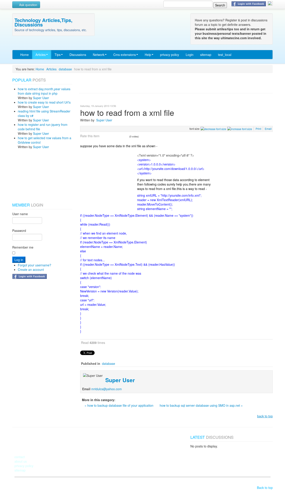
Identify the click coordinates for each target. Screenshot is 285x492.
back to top (265, 416)
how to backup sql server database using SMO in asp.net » (201, 405)
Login (189, 54)
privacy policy (169, 54)
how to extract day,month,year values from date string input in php (44, 91)
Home (24, 54)
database (65, 69)
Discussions (77, 54)
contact (19, 457)
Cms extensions (124, 54)
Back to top (265, 487)
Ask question (27, 4)
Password (19, 230)
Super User (41, 98)
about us (20, 461)
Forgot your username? (34, 265)
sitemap (205, 54)
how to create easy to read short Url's (44, 102)
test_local (224, 54)
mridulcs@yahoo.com (106, 389)
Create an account (31, 269)
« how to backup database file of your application (119, 405)
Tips (58, 54)
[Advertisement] (34, 175)
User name (20, 214)
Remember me (22, 247)
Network (98, 54)
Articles (40, 54)
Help (148, 54)
